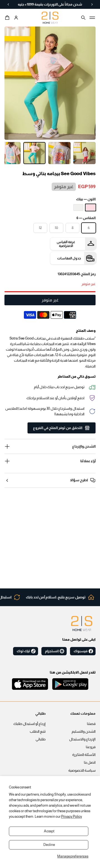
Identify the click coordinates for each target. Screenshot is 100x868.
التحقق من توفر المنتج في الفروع (57, 428)
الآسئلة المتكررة (84, 755)
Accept (49, 831)
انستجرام (52, 651)
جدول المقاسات (69, 258)
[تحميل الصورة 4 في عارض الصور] (34, 153)
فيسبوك (81, 651)
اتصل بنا (90, 762)
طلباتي (41, 739)
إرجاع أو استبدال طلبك (29, 724)
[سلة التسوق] (8, 17)
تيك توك (23, 651)
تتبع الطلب (38, 731)
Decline (49, 845)
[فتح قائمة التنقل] (92, 17)
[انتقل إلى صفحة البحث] (83, 17)
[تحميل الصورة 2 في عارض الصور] (84, 153)
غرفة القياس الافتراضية (66, 244)
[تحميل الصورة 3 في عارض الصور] (59, 153)
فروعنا (91, 747)
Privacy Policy (71, 817)
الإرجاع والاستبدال (82, 739)
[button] (8, 17)
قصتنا (91, 724)
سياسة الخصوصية (82, 770)
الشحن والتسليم (84, 731)
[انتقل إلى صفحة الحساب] (16, 17)
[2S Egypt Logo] (82, 623)
